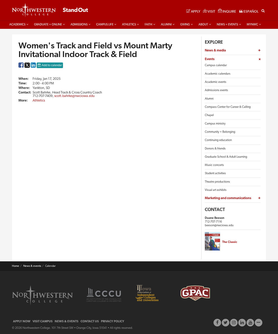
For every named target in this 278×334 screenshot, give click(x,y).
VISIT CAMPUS (43, 321)
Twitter (27, 68)
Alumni (166, 24)
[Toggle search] (263, 10)
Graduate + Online (48, 24)
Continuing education (218, 140)
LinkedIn (33, 66)
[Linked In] (242, 322)
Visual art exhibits (216, 190)
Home (15, 266)
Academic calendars (217, 73)
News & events (32, 266)
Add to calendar (52, 65)
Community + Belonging (220, 132)
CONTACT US (90, 321)
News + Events (227, 24)
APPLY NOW (21, 321)
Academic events (215, 82)
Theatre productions (217, 181)
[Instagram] (234, 322)
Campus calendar (216, 65)
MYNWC (252, 24)
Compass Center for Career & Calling (228, 107)
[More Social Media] (258, 322)
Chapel (209, 115)
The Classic (229, 242)
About (203, 24)
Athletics (129, 24)
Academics (17, 24)
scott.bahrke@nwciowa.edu (74, 96)
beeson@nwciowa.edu (219, 225)
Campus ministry (215, 123)
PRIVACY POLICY (112, 321)
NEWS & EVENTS (66, 321)
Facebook (21, 66)
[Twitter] (225, 322)
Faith (148, 24)
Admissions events (216, 90)
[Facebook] (217, 322)
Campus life (104, 24)
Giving (185, 24)
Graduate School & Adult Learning (226, 157)
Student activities (215, 173)
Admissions (79, 24)
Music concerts (214, 165)
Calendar (50, 266)
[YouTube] (250, 322)
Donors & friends (215, 148)
